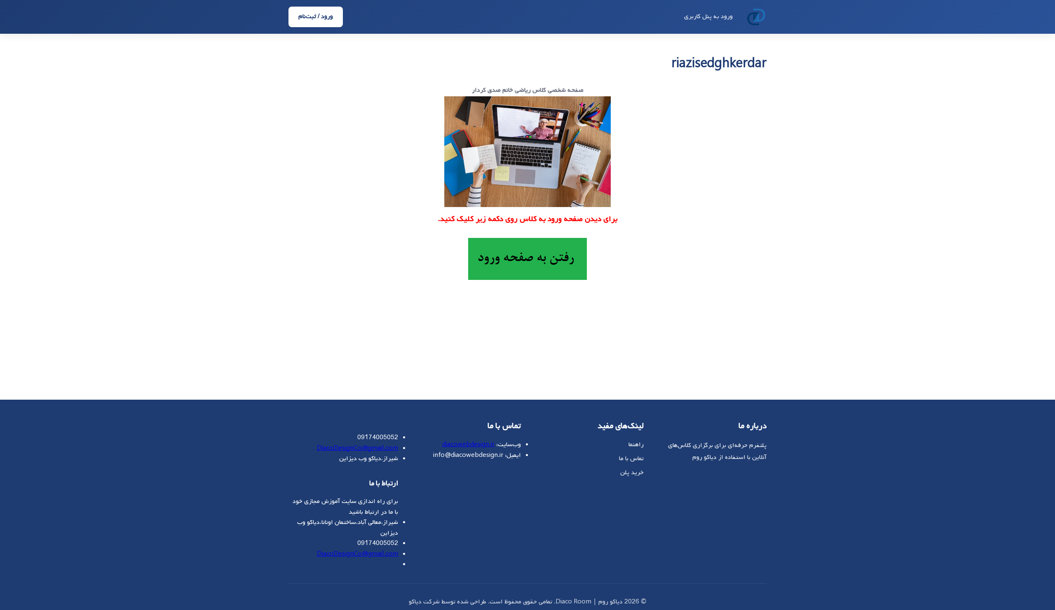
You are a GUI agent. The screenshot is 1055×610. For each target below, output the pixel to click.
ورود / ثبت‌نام (315, 16)
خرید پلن (632, 472)
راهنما (636, 444)
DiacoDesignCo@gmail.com (357, 448)
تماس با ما (631, 458)
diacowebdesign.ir (468, 444)
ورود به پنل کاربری (708, 16)
